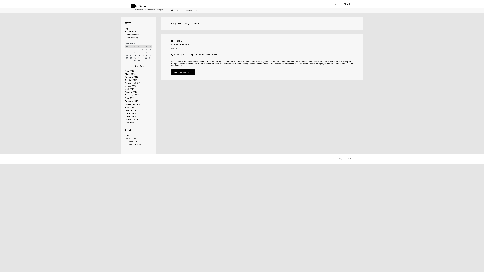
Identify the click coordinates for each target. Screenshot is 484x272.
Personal (178, 41)
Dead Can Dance (180, 44)
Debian (128, 135)
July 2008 (129, 122)
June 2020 (129, 71)
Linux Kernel (130, 139)
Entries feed (130, 32)
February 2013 (131, 101)
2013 (178, 10)
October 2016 (131, 80)
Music (214, 55)
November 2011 (132, 116)
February (188, 10)
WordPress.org (131, 38)
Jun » (142, 66)
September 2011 (132, 119)
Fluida (344, 159)
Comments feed (132, 35)
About (347, 4)
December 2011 (132, 113)
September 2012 (132, 104)
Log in (128, 29)
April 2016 (129, 89)
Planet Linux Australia (135, 145)
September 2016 (132, 83)
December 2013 (132, 95)
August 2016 (130, 86)
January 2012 (131, 110)
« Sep (135, 66)
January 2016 (131, 92)
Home (334, 4)
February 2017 (131, 77)
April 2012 (129, 107)
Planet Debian (131, 142)
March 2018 (130, 74)
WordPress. (354, 159)
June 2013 (129, 98)
